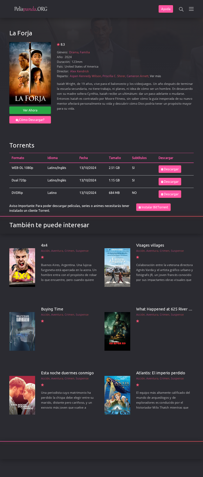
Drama (74, 52)
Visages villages (150, 245)
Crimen (69, 251)
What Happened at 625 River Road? (167, 309)
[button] (181, 9)
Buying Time (52, 309)
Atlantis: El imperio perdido (160, 373)
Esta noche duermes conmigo (67, 373)
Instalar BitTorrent (154, 207)
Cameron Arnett (137, 76)
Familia (85, 52)
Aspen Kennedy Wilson (85, 76)
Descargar (171, 169)
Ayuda (165, 9)
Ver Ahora (30, 110)
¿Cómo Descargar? (31, 120)
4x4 (44, 245)
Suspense (82, 251)
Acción (45, 251)
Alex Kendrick (79, 71)
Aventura (57, 251)
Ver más (155, 76)
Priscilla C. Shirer (113, 76)
